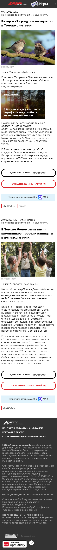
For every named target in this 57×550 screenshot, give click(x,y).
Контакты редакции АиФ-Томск (22, 428)
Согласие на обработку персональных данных (27, 499)
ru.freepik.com (8, 278)
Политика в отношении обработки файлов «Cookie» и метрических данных (25, 508)
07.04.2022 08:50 (9, 12)
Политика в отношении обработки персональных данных (21, 503)
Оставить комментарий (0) (29, 184)
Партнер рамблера (27, 536)
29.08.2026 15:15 (9, 220)
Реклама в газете (13, 432)
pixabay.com (7, 67)
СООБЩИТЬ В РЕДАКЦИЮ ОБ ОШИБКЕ (24, 436)
